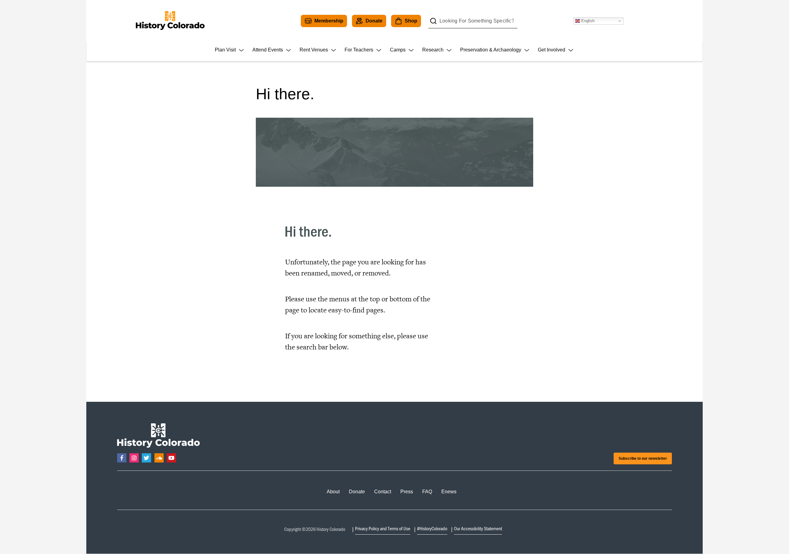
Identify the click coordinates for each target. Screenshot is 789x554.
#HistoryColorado (432, 528)
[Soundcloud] (159, 457)
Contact (382, 491)
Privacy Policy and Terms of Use (382, 528)
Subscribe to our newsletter (643, 458)
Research (433, 49)
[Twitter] (146, 457)
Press (406, 491)
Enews (448, 491)
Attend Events (267, 49)
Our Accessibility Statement (478, 528)
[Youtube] (171, 457)
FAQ (427, 491)
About (333, 491)
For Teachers (359, 49)
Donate (374, 20)
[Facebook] (121, 457)
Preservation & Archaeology (490, 49)
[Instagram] (134, 457)
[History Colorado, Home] (170, 21)
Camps (398, 49)
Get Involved (551, 49)
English (587, 20)
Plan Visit (225, 49)
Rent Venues (314, 49)
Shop (411, 20)
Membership (328, 20)
